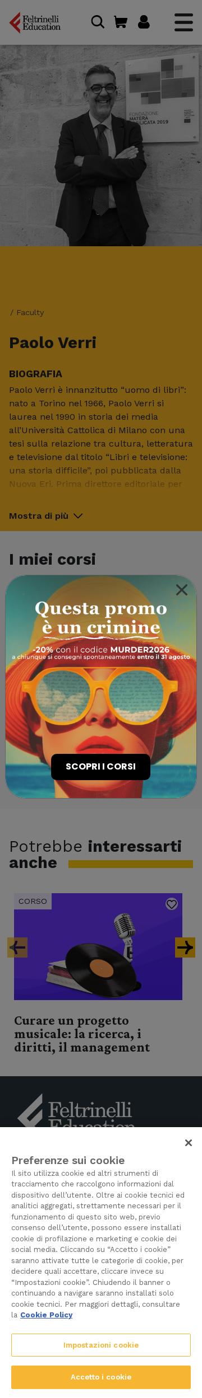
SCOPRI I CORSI (101, 766)
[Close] (181, 589)
